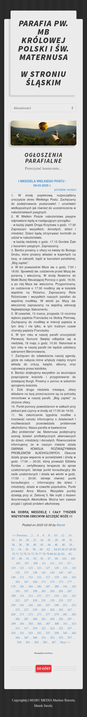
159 (56, 577)
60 (41, 549)
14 (69, 535)
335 (39, 633)
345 (17, 637)
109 (35, 563)
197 (26, 591)
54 (19, 549)
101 (64, 558)
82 (59, 554)
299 (13, 623)
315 (17, 628)
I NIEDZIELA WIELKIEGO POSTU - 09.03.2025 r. (42, 183)
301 (22, 623)
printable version (65, 189)
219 (56, 595)
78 (43, 554)
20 (27, 540)
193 (74, 586)
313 (74, 623)
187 (48, 586)
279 (56, 614)
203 (52, 591)
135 (17, 572)
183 (30, 586)
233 (52, 600)
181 (22, 586)
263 (52, 609)
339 (56, 633)
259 (35, 609)
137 (26, 572)
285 (17, 619)
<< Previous (19, 535)
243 (30, 605)
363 (36, 642)
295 (61, 619)
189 (56, 586)
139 (35, 572)
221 (65, 595)
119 (13, 568)
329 (13, 633)
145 (61, 572)
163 (74, 577)
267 (69, 609)
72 (21, 554)
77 (40, 554)
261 (43, 609)
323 (52, 628)
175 (61, 582)
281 (65, 614)
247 (48, 605)
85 (70, 554)
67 (66, 549)
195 (17, 591)
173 (52, 582)
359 (19, 642)
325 (61, 628)
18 (20, 540)
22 (34, 540)
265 (61, 609)
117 (69, 563)
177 (69, 582)
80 (51, 554)
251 (65, 605)
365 (45, 642)
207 (69, 591)
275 (39, 614)
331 (22, 633)
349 (35, 637)
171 (43, 582)
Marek (61, 525)
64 (55, 549)
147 (69, 572)
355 (61, 637)
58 (34, 549)
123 (30, 568)
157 (48, 577)
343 (74, 633)
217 (48, 595)
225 (17, 600)
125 (39, 568)
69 (74, 549)
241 (22, 605)
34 (13, 544)
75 (32, 554)
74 (28, 554)
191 (65, 586)
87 (13, 558)
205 (61, 591)
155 (39, 577)
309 (56, 623)
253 (74, 605)
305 (39, 623)
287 (26, 619)
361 (28, 642)
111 (44, 563)
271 (22, 614)
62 (48, 549)
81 (55, 554)
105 (18, 563)
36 (20, 544)
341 (65, 633)
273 (30, 614)
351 (43, 637)
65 (59, 549)
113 (52, 563)
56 (26, 549)
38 (27, 544)
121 (22, 568)
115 (60, 563)
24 (41, 540)
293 (52, 619)
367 (54, 642)
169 (35, 582)
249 (56, 605)
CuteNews (48, 653)
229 (35, 600)
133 (74, 568)
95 (42, 558)
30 (63, 540)
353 (52, 637)
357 (69, 637)
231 (43, 600)
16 (13, 540)
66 (63, 549)
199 (35, 591)
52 (12, 549)
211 (22, 595)
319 (35, 628)
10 (55, 535)
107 (26, 563)
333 (30, 633)
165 (17, 582)
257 (26, 609)
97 (49, 558)
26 (49, 540)
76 (36, 554)
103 (73, 558)
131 (65, 568)
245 (39, 605)
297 (69, 619)
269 (13, 614)
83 (62, 554)
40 (34, 544)
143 (52, 572)
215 (39, 595)
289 (35, 619)
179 (13, 586)
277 (48, 614)
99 (56, 558)
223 (74, 595)
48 (63, 544)
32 (70, 540)
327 (69, 628)
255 (17, 609)
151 (22, 577)
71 (17, 554)
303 (31, 623)
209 (13, 595)
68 (70, 549)
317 (26, 628)
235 (61, 600)
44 (49, 544)
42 (41, 544)
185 (39, 586)
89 (20, 558)
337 (48, 633)
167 (26, 582)
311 (65, 623)
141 (43, 572)
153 (30, 577)
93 (34, 558)
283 (74, 614)
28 (56, 540)
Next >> (65, 642)
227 (26, 600)
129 (56, 568)
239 (13, 605)
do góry (43, 668)
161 (65, 577)
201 (43, 591)
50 (70, 544)
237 (69, 600)
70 (13, 554)
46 (56, 544)
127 (48, 568)
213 (30, 595)
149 (13, 577)
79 (47, 554)
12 (62, 535)
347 (26, 637)
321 (43, 628)
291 (43, 619)
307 (48, 623)
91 (27, 558)
